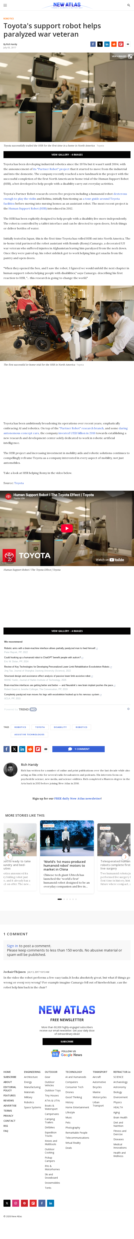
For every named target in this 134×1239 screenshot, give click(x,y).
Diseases (118, 1139)
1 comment (82, 749)
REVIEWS (8, 1100)
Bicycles (97, 1087)
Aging (116, 1112)
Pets (67, 1122)
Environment (120, 1097)
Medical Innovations (120, 1146)
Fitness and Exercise (119, 1132)
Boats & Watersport (51, 1107)
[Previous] (8, 856)
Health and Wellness (119, 1154)
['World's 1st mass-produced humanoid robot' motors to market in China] (67, 838)
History (69, 1102)
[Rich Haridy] (10, 770)
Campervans (52, 1114)
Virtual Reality (73, 1142)
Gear (47, 1077)
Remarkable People (76, 1132)
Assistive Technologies (29, 734)
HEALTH (118, 1107)
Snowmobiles (52, 1182)
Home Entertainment (77, 1107)
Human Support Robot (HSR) (28, 208)
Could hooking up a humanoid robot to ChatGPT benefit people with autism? (42, 657)
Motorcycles (100, 1097)
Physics (117, 1102)
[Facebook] (93, 44)
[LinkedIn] (107, 44)
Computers (71, 1082)
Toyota (19, 483)
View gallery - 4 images (67, 154)
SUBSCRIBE (9, 1077)
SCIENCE (118, 1077)
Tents (48, 1187)
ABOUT (7, 1082)
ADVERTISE (10, 1105)
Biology (117, 1092)
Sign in (12, 945)
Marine (96, 1092)
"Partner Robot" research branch (81, 428)
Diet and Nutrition (118, 1124)
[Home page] (67, 6)
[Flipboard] (121, 44)
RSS (5, 1125)
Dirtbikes (50, 1127)
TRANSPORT (100, 1072)
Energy (28, 1082)
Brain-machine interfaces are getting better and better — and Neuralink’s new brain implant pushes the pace (58, 685)
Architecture (31, 1077)
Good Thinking (73, 1097)
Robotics (8, 19)
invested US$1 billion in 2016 (76, 433)
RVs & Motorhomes (52, 1167)
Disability (60, 727)
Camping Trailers (50, 1120)
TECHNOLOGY (73, 1072)
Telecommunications (77, 1137)
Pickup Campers (50, 1159)
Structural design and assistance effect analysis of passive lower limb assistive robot (47, 676)
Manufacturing (32, 1087)
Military (28, 1097)
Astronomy (119, 1087)
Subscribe (67, 1041)
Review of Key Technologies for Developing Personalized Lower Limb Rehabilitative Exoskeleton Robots (56, 666)
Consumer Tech (74, 1087)
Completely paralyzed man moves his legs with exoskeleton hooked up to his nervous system (51, 694)
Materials (29, 1092)
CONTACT (9, 1120)
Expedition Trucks (51, 1134)
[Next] (125, 856)
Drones (69, 1092)
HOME (7, 1072)
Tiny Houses (52, 1095)
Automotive (99, 1082)
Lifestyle (70, 1112)
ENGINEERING (32, 1072)
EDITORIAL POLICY (9, 1088)
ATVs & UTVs (52, 1100)
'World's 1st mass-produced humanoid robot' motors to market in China (64, 865)
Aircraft (97, 1077)
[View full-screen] (130, 56)
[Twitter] (100, 44)
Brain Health (120, 1117)
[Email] (128, 44)
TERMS (7, 1110)
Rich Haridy (29, 764)
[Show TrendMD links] (128, 708)
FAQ (5, 1131)
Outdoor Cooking (49, 1151)
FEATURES (9, 1095)
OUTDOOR (51, 1072)
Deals (68, 1147)
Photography (72, 1127)
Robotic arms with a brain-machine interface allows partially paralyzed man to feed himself (49, 648)
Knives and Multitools (51, 1142)
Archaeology (120, 1082)
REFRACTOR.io (122, 1072)
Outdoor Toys (53, 1090)
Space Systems (32, 1107)
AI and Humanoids (75, 1077)
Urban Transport (98, 1104)
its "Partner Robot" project (51, 169)
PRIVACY (8, 1115)
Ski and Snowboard (51, 1176)
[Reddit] (114, 44)
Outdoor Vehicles (49, 1083)
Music (68, 1117)
